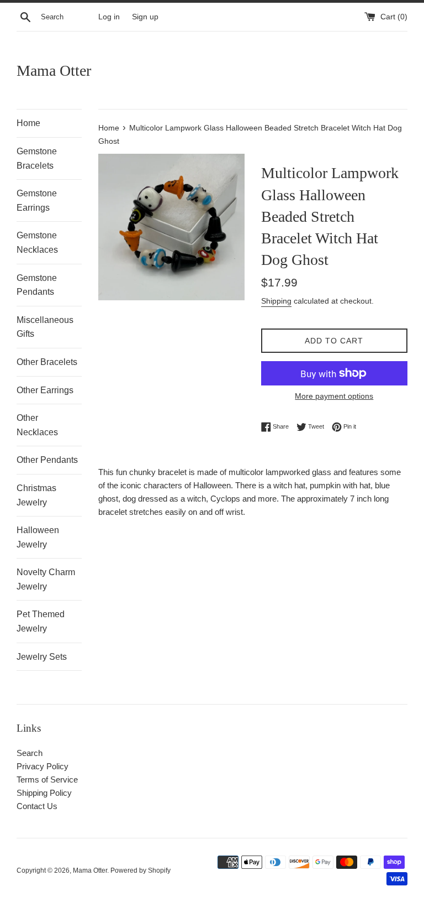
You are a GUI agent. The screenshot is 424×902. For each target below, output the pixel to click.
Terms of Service (47, 779)
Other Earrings (45, 390)
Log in (109, 17)
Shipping (276, 300)
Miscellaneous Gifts (45, 327)
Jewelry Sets (42, 656)
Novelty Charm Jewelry (46, 579)
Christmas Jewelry (36, 495)
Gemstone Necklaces (37, 242)
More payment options (334, 396)
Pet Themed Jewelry (41, 621)
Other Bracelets (47, 362)
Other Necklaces (37, 425)
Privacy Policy (42, 766)
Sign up (145, 17)
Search (30, 753)
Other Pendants (47, 460)
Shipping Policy (44, 792)
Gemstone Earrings (37, 200)
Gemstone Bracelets (37, 158)
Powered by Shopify (140, 870)
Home (28, 123)
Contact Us (37, 806)
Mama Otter (54, 70)
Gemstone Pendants (37, 285)
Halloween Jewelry (38, 537)
